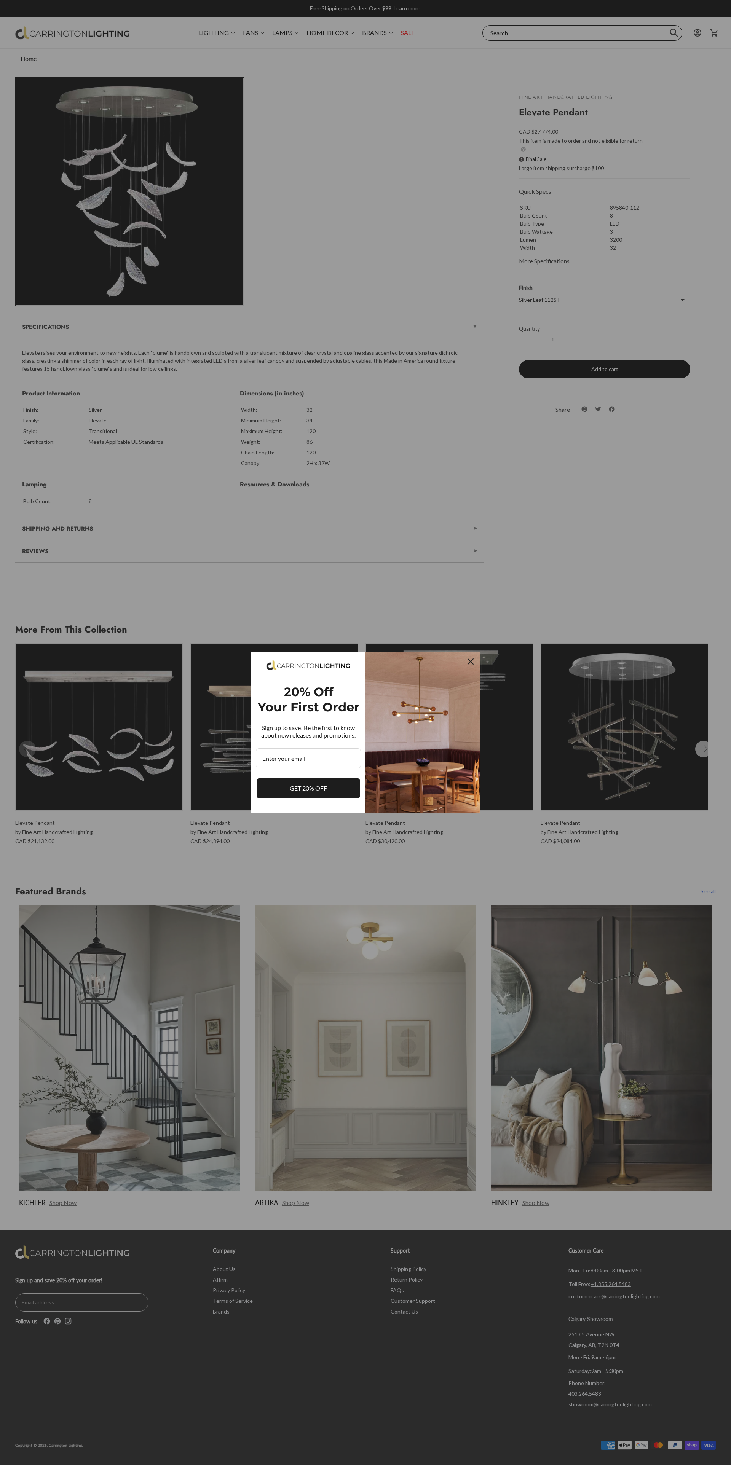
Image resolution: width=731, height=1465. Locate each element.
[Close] (470, 661)
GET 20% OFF (308, 788)
